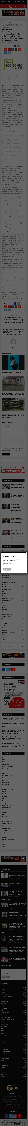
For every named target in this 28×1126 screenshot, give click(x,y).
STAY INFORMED (8, 556)
